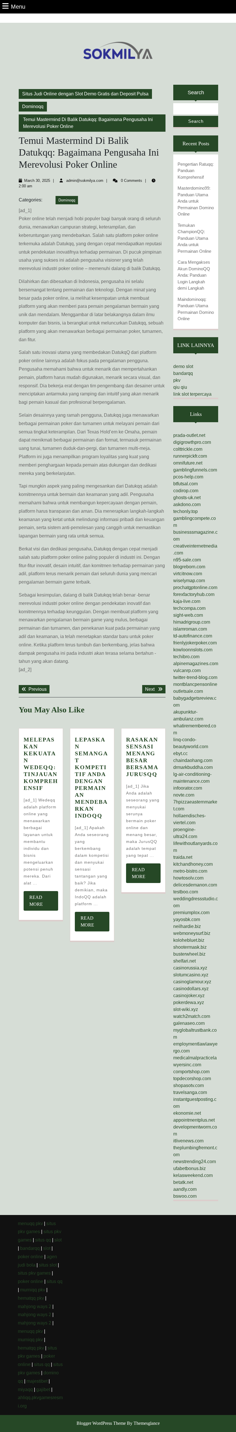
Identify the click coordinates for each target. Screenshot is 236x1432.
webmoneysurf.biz (191, 933)
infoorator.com (187, 788)
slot (58, 1239)
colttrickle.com (187, 449)
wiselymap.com (189, 580)
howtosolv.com (188, 878)
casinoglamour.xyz (192, 981)
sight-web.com (188, 615)
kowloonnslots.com (192, 649)
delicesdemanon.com (195, 884)
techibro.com (186, 656)
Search (196, 92)
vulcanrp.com (187, 670)
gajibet (43, 1389)
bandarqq (183, 373)
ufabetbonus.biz (189, 1168)
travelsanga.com (190, 1092)
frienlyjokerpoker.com (195, 642)
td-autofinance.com (192, 635)
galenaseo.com (189, 1023)
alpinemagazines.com (195, 663)
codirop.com (185, 490)
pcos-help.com (188, 476)
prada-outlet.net (189, 435)
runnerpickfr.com (190, 456)
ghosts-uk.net (187, 497)
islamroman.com (190, 629)
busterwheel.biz (189, 954)
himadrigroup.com (191, 622)
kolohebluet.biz (188, 940)
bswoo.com (185, 1196)
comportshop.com (191, 1071)
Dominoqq (32, 106)
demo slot (183, 366)
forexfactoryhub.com (193, 594)
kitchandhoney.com (193, 864)
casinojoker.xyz (189, 995)
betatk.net (183, 1182)
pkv (176, 380)
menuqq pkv (30, 1223)
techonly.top (185, 511)
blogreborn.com (189, 566)
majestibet (36, 1381)
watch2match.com (191, 1016)
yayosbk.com (186, 919)
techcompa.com (189, 608)
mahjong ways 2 (34, 1306)
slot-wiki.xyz (185, 1009)
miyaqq (25, 1389)
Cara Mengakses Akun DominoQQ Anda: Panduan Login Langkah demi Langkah (194, 275)
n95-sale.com (187, 559)
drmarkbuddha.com (193, 767)
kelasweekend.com (193, 1175)
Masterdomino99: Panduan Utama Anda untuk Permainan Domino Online (196, 201)
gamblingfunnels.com (195, 469)
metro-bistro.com (190, 871)
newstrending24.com (194, 1161)
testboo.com (185, 891)
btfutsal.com (185, 483)
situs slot (48, 1265)
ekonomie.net (187, 1113)
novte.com (183, 795)
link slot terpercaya (192, 394)
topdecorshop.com (192, 1078)
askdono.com (187, 504)
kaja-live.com (186, 601)
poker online (30, 1256)
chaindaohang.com (192, 760)
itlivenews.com (188, 1140)
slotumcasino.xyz (190, 974)
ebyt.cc (180, 753)
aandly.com (185, 1189)
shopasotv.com (188, 1085)
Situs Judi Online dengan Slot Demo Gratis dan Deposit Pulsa (85, 93)
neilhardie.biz (187, 926)
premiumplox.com (191, 912)
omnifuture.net (187, 463)
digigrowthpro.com (192, 442)
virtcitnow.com (187, 573)
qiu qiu (180, 387)
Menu (18, 6)
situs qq (43, 1239)
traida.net (182, 857)
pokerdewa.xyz (188, 1002)
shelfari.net (184, 961)
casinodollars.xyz (191, 988)
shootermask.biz (190, 947)
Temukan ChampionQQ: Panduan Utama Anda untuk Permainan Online (194, 238)
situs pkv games (34, 1273)
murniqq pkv (32, 1289)
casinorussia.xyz (190, 967)
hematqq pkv (31, 1298)
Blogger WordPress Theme (101, 1423)
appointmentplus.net (194, 1120)
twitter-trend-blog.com (195, 677)
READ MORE (42, 903)
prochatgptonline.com (195, 587)
